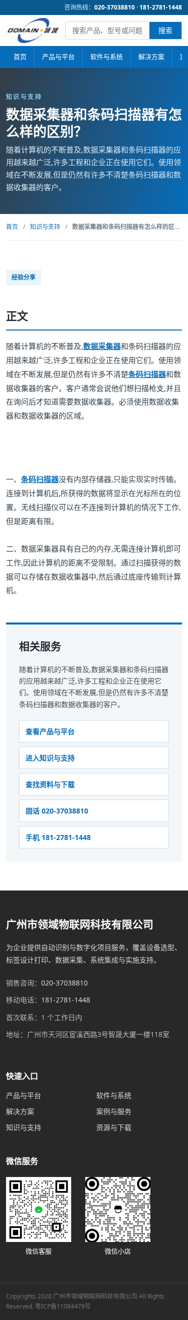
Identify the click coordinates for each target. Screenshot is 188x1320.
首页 (20, 56)
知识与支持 (45, 226)
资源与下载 (113, 1127)
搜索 (165, 30)
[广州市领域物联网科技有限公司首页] (33, 30)
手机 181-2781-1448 (58, 837)
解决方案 (151, 56)
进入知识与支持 (50, 757)
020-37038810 (114, 7)
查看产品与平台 (50, 731)
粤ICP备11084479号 (63, 1306)
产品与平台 (58, 56)
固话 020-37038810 (57, 811)
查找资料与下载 (50, 784)
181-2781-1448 (160, 7)
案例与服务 (113, 1111)
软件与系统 (106, 56)
